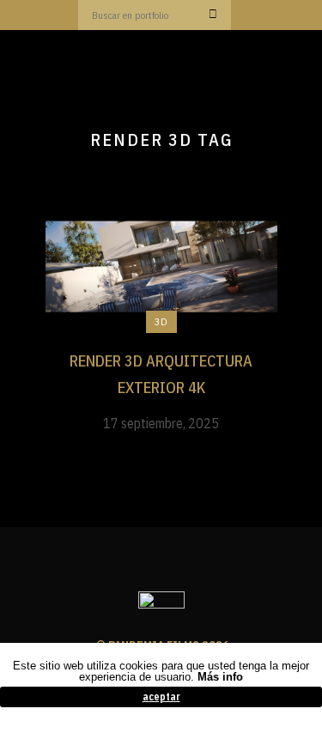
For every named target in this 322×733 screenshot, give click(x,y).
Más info (220, 676)
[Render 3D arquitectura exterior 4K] (161, 265)
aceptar (161, 696)
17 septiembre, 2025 (161, 423)
